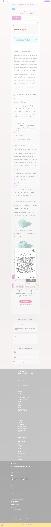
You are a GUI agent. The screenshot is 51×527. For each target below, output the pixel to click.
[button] (2, 525)
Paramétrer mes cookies (25, 277)
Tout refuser (18, 277)
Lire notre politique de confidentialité (21, 273)
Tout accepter (32, 277)
